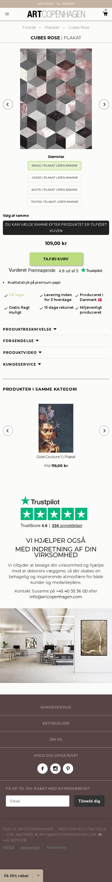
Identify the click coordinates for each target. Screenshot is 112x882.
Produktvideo (20, 352)
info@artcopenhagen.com (56, 596)
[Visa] (9, 847)
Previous (8, 104)
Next (6, 4)
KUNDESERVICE (56, 707)
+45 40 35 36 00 (72, 591)
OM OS (56, 739)
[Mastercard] (30, 847)
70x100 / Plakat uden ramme (54, 202)
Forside (29, 27)
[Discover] (57, 847)
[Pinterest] (68, 768)
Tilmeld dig (89, 801)
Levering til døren (56, 4)
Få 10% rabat (16, 875)
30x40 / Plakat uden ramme (55, 165)
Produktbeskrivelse (27, 329)
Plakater (52, 27)
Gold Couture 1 (56, 457)
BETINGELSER (56, 723)
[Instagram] (55, 768)
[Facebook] (42, 768)
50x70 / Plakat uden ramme (55, 190)
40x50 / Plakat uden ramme (55, 178)
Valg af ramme (16, 215)
